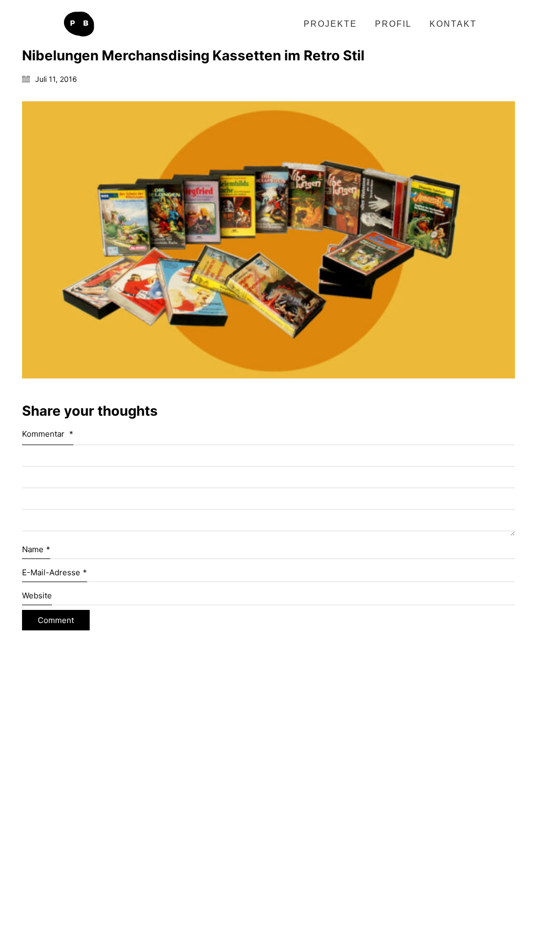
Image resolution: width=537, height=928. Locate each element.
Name (36, 549)
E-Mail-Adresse (54, 572)
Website (37, 595)
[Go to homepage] (78, 24)
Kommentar (47, 434)
